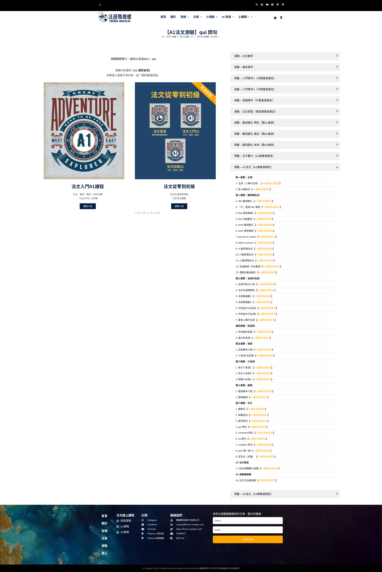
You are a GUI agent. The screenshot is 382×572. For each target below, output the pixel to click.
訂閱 (144, 515)
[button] (184, 16)
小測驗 (210, 17)
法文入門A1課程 (87, 186)
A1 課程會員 (141, 70)
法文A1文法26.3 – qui (143, 58)
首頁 (163, 17)
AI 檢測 (226, 17)
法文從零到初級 (179, 186)
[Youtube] (267, 4)
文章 (196, 17)
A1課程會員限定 (270, 183)
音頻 (183, 17)
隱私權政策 (223, 568)
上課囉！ (243, 17)
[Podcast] (277, 4)
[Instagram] (256, 4)
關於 (173, 17)
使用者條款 (234, 568)
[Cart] (275, 17)
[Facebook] (272, 4)
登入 (104, 553)
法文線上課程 (125, 515)
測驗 (104, 546)
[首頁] (163, 37)
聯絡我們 (176, 515)
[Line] (262, 4)
